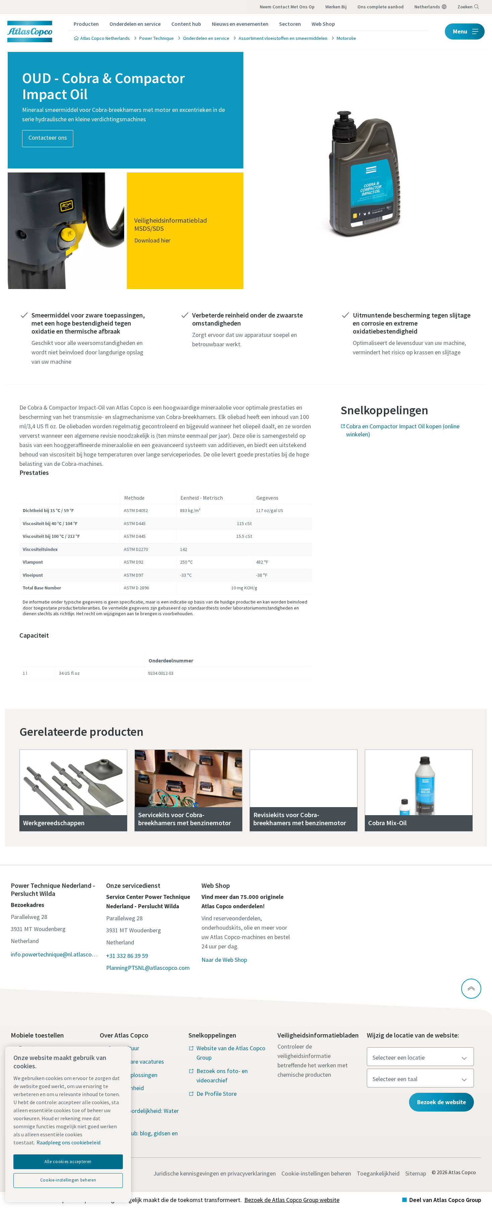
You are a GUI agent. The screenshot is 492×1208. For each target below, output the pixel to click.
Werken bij (336, 7)
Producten (86, 23)
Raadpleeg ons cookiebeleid (68, 1142)
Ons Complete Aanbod (380, 7)
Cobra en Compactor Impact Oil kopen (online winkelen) (403, 430)
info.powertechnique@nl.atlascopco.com (55, 954)
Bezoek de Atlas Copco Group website (291, 1200)
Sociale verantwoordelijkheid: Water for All (143, 1110)
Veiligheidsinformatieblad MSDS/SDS (170, 224)
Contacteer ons (47, 138)
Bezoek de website (441, 1102)
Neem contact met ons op (287, 7)
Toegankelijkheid (378, 1173)
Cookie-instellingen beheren (316, 1173)
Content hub (186, 23)
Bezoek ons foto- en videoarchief (222, 1075)
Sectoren (290, 23)
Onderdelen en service (135, 23)
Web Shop (323, 23)
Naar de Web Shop (224, 960)
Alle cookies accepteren (68, 1161)
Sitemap (415, 1173)
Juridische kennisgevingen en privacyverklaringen (214, 1173)
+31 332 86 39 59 (127, 956)
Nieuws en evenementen (240, 23)
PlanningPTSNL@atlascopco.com (148, 968)
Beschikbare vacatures (136, 1061)
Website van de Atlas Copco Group (230, 1052)
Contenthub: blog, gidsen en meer (143, 1137)
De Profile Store (216, 1093)
